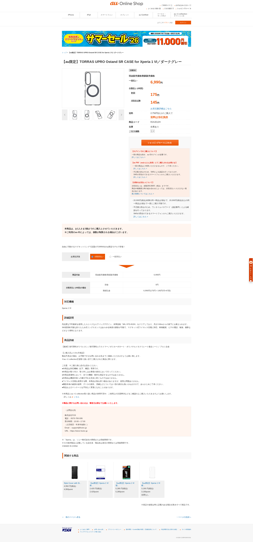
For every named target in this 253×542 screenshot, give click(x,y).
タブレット (124, 15)
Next (121, 114)
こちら (76, 397)
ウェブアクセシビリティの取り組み (90, 532)
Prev (64, 114)
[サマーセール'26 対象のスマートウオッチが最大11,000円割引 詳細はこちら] (126, 45)
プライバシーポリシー (114, 529)
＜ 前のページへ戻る (71, 517)
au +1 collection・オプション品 (181, 15)
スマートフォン (107, 15)
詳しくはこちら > (138, 157)
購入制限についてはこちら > (143, 194)
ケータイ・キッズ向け (161, 15)
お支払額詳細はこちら (161, 108)
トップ (64, 53)
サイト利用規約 (186, 529)
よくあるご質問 (84, 529)
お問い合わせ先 (98, 529)
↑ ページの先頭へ (184, 517)
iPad (89, 15)
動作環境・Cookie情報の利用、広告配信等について (141, 529)
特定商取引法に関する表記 (169, 529)
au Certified (143, 15)
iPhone (71, 15)
